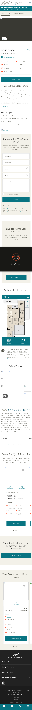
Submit (16, 200)
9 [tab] (22, 444)
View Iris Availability (16, 555)
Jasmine (9, 610)
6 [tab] (17, 444)
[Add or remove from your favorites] (23, 470)
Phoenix (8, 44)
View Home (16, 523)
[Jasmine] (16, 591)
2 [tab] (10, 444)
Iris (9, 505)
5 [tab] (15, 444)
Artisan (4, 438)
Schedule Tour (16, 79)
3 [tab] (12, 444)
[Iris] (16, 475)
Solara (13, 44)
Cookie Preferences (16, 702)
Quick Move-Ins (5, 13)
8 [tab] (20, 444)
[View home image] (4, 374)
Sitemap (16, 699)
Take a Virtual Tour (16, 277)
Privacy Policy (10, 208)
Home (2, 44)
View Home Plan (16, 638)
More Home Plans (19, 13)
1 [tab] (8, 444)
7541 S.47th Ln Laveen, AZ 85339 (14, 497)
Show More (4, 106)
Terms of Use (19, 208)
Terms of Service (20, 211)
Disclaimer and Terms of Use (16, 694)
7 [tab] (18, 444)
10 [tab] (24, 444)
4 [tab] (13, 444)
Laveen (6, 61)
